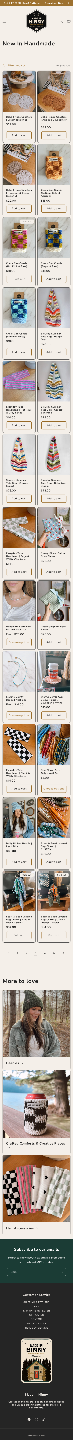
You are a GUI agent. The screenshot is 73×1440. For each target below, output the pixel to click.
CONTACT (36, 1319)
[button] (4, 21)
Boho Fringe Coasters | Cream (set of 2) (19, 118)
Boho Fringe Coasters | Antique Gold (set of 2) (54, 119)
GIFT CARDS (36, 1314)
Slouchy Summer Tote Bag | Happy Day (51, 336)
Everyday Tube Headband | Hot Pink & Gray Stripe (18, 409)
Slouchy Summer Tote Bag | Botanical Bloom (53, 483)
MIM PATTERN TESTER (36, 1310)
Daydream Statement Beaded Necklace (18, 628)
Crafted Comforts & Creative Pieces (35, 1143)
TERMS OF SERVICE (36, 1327)
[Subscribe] (62, 1272)
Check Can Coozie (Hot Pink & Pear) (16, 265)
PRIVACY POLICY (36, 1323)
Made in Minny (39, 1435)
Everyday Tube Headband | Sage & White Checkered (17, 556)
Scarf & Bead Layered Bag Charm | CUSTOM (54, 846)
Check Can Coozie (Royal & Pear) (51, 265)
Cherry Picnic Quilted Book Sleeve (53, 555)
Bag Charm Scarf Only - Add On (51, 772)
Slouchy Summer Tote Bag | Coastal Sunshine (52, 409)
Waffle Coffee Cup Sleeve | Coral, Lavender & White (52, 699)
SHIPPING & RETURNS (36, 1302)
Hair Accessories (20, 1228)
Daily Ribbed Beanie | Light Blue (19, 845)
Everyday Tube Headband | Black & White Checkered (18, 773)
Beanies (12, 1063)
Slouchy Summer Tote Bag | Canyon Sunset (17, 483)
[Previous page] (8, 953)
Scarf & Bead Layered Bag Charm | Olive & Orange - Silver (54, 919)
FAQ (36, 1306)
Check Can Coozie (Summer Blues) (16, 335)
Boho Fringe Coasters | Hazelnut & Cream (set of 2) (19, 193)
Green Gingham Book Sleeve (53, 628)
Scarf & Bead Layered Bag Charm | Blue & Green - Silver (19, 919)
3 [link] (35, 953)
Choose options (19, 642)
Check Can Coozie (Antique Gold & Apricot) (51, 193)
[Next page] (36, 960)
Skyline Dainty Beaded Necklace (16, 698)
